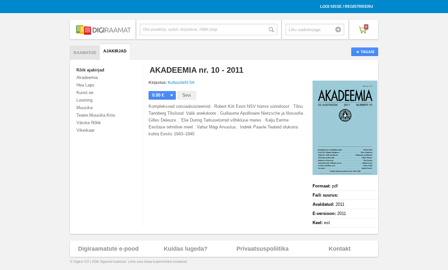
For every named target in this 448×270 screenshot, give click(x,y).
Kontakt (340, 248)
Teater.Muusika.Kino (95, 115)
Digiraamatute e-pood (108, 248)
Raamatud (84, 52)
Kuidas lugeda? (186, 248)
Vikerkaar (85, 130)
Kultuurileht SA (181, 82)
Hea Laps (85, 85)
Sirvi (186, 95)
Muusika (84, 107)
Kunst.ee (84, 92)
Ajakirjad (115, 51)
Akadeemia (87, 77)
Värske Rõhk (88, 122)
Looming (84, 100)
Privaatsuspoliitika (262, 248)
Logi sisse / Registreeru (346, 6)
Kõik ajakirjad (90, 70)
